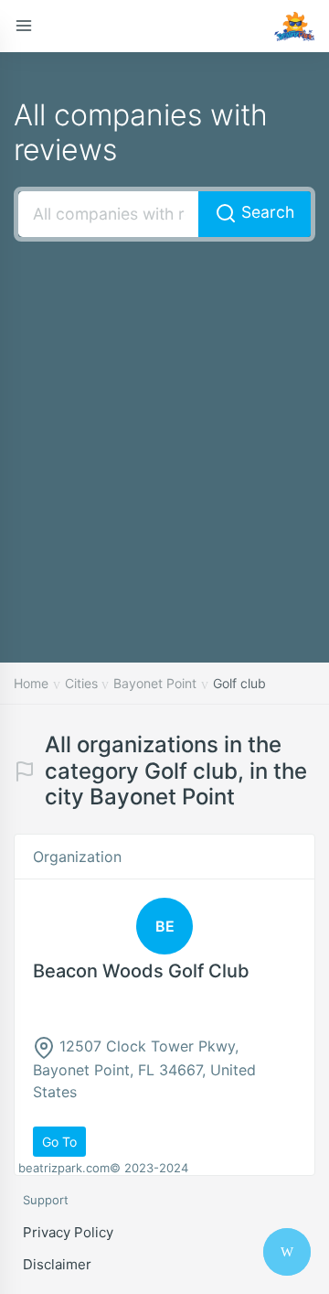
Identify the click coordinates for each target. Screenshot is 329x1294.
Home (31, 683)
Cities (81, 683)
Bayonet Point (154, 683)
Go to (59, 1141)
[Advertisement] (164, 424)
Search (265, 211)
